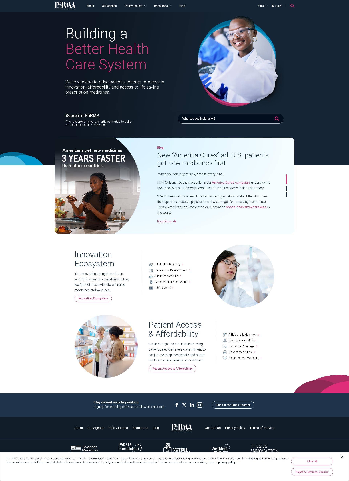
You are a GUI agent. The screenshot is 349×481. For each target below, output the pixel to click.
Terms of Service (262, 428)
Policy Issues (133, 6)
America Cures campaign (231, 182)
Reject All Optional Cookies (312, 471)
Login (278, 5)
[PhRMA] (65, 6)
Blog (182, 6)
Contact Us (213, 428)
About (90, 6)
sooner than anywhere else (246, 207)
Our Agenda (109, 6)
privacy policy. (227, 462)
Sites (261, 5)
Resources (161, 6)
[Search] (292, 6)
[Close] (342, 456)
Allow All (312, 461)
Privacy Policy (235, 428)
